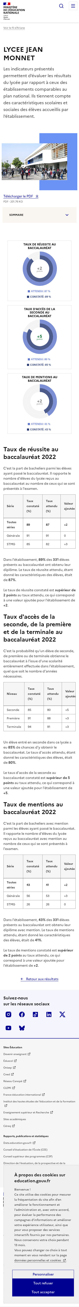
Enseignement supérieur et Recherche (26, 1112)
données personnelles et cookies (38, 1260)
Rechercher (61, 6)
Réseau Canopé (12, 1081)
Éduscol (8, 1061)
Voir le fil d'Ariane (14, 28)
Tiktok (35, 1014)
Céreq (7, 1126)
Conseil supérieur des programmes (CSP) (27, 1156)
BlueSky (22, 1028)
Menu (73, 6)
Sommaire (16, 215)
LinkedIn (49, 1014)
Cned (6, 1074)
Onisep (7, 1068)
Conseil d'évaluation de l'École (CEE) (25, 1150)
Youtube (8, 1028)
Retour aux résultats (41, 978)
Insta (8, 1014)
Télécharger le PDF (18, 196)
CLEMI (7, 1088)
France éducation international (22, 1095)
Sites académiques (14, 1119)
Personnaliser (43, 1274)
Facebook (22, 1014)
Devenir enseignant (15, 1054)
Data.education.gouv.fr (17, 1143)
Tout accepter (43, 1292)
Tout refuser (43, 1283)
